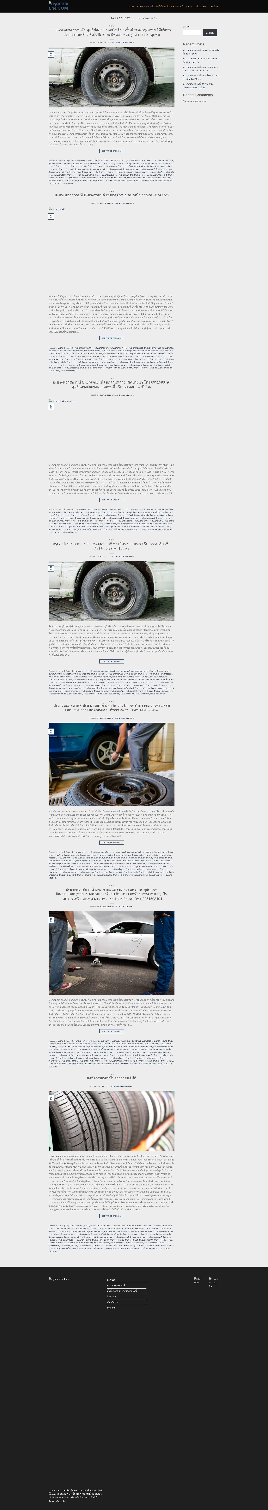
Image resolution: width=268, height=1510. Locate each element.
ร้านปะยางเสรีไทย (162, 180)
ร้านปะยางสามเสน (134, 177)
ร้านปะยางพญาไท (82, 169)
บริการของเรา (202, 6)
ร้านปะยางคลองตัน (101, 160)
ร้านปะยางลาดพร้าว (125, 175)
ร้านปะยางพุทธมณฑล (125, 172)
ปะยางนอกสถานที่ (145, 6)
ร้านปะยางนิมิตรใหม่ (156, 163)
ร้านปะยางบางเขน (95, 166)
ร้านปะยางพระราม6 (163, 169)
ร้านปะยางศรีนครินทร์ (158, 175)
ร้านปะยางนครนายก (92, 163)
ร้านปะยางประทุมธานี (158, 166)
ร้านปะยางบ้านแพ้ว (141, 166)
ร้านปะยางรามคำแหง (90, 175)
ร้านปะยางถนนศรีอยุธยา (73, 163)
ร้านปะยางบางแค (110, 166)
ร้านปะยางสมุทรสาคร (87, 177)
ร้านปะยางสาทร (120, 177)
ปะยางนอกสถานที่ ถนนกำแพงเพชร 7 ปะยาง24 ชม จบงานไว (200, 68)
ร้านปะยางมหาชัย (142, 172)
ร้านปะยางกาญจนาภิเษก (83, 160)
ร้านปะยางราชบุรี (74, 175)
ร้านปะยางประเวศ (145, 679)
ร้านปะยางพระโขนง (73, 172)
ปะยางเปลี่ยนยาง (149, 671)
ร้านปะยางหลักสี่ (164, 177)
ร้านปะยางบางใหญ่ (125, 166)
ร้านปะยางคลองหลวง (118, 160)
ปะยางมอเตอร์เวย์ (123, 671)
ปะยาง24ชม (95, 671)
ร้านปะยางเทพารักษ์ (125, 180)
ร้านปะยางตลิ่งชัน (56, 163)
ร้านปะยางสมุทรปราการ (68, 177)
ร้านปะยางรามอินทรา (108, 175)
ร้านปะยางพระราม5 (147, 169)
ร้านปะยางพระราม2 (97, 169)
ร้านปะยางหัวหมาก (56, 180)
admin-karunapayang (124, 42)
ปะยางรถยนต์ (136, 671)
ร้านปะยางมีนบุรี (156, 172)
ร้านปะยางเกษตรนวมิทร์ (107, 180)
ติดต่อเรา (215, 6)
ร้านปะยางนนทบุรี (125, 163)
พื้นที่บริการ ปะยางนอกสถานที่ (169, 6)
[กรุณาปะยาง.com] (63, 6)
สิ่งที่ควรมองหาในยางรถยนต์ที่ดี (111, 1078)
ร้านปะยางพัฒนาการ (107, 172)
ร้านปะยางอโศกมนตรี (88, 180)
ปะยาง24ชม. (106, 852)
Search (186, 27)
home (132, 6)
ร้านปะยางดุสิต (167, 160)
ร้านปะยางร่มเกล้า (137, 685)
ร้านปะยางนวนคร (140, 163)
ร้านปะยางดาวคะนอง (152, 160)
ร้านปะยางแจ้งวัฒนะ (68, 183)
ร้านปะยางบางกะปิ (136, 676)
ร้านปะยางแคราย (142, 693)
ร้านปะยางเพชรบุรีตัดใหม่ (144, 180)
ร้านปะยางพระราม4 (130, 169)
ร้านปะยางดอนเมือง (135, 160)
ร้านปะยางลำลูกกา (141, 175)
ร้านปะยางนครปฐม (109, 163)
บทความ (189, 6)
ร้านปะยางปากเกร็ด (66, 169)
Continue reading (112, 151)
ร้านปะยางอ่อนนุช (72, 180)
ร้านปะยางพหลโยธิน (90, 172)
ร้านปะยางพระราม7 (56, 172)
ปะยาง (111, 26)
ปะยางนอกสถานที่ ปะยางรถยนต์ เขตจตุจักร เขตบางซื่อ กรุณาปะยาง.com (112, 195)
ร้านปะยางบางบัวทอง (79, 166)
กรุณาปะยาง (78, 671)
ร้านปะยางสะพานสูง (105, 177)
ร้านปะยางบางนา (63, 166)
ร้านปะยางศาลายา (142, 688)
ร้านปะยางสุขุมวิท (150, 177)
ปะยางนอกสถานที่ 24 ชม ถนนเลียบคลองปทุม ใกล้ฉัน (198, 85)
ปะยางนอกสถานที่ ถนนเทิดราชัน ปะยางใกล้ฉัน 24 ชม (201, 77)
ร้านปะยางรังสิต (60, 175)
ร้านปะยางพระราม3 (114, 169)
